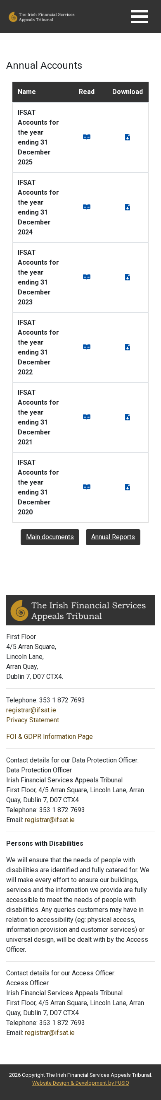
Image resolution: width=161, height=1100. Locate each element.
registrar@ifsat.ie (31, 710)
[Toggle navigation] (139, 16)
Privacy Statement (32, 720)
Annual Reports (113, 537)
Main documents (50, 537)
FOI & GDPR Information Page (49, 737)
